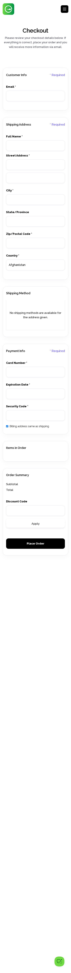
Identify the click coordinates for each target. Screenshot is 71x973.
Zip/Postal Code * (19, 234)
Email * (11, 86)
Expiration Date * (18, 384)
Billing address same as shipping (29, 426)
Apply (35, 523)
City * (9, 190)
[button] (64, 9)
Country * (12, 255)
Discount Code (16, 501)
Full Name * (14, 136)
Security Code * (17, 406)
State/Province (17, 212)
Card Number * (16, 363)
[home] (8, 9)
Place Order (35, 543)
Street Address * (18, 155)
